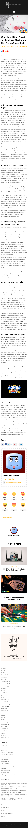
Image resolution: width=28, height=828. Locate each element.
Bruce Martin (5, 46)
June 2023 (3, 731)
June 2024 (3, 715)
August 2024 (4, 710)
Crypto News (4, 750)
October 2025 (4, 686)
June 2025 (3, 692)
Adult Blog (3, 745)
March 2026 (3, 675)
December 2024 (4, 704)
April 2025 (3, 695)
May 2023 (3, 733)
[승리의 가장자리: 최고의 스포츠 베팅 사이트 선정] (14, 612)
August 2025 (4, 688)
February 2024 (4, 724)
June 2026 (3, 670)
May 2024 (3, 717)
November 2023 (4, 728)
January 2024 (4, 726)
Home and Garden (5, 761)
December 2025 (4, 681)
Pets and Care (4, 768)
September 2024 (4, 708)
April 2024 (3, 719)
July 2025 (3, 690)
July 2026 (3, 668)
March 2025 (3, 697)
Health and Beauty (5, 759)
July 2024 (3, 713)
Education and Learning (6, 752)
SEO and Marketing (5, 770)
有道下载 (3, 816)
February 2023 (4, 737)
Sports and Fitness (5, 772)
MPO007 (3, 810)
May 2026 (3, 672)
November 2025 (4, 683)
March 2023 (3, 735)
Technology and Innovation (7, 775)
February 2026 (4, 677)
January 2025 (4, 701)
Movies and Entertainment (7, 766)
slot (1, 804)
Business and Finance (6, 748)
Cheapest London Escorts (7, 813)
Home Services (4, 763)
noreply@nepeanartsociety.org (14, 482)
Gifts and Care (4, 757)
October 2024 (4, 706)
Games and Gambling (7, 517)
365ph (11, 407)
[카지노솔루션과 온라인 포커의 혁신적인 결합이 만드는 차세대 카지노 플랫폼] (14, 555)
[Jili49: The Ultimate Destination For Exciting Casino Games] (14, 584)
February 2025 (4, 699)
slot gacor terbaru (5, 807)
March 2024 (3, 722)
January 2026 (4, 679)
